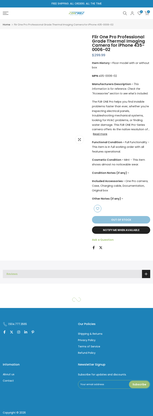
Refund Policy (87, 353)
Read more (100, 134)
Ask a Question (103, 240)
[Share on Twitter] (100, 247)
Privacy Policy (87, 340)
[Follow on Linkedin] (25, 332)
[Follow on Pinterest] (33, 332)
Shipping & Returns (90, 334)
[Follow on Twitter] (11, 332)
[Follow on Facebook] (4, 332)
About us (8, 374)
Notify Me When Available (121, 230)
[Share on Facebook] (93, 247)
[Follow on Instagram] (18, 332)
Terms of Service (89, 346)
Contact (8, 381)
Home (6, 24)
